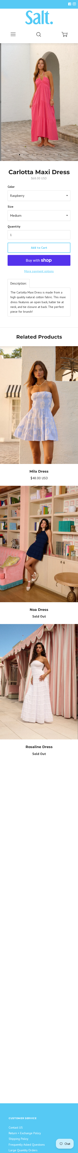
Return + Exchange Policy (25, 1133)
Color (11, 187)
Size (10, 207)
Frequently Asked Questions (27, 1145)
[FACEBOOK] (69, 4)
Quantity (14, 226)
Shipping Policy (18, 1139)
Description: (18, 283)
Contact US (16, 1127)
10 (58, 155)
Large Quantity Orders (23, 1150)
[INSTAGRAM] (74, 4)
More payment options (39, 271)
